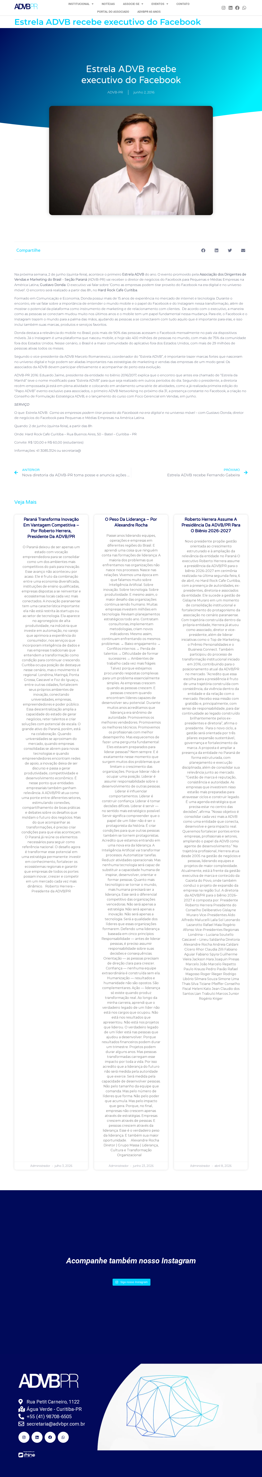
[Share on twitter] (229, 250)
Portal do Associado (113, 11)
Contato (183, 4)
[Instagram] (223, 7)
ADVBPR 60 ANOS (149, 11)
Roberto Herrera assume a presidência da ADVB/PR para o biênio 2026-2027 (211, 525)
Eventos (157, 4)
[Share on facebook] (203, 250)
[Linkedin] (230, 7)
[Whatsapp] (244, 7)
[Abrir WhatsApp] (252, 1466)
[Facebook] (237, 7)
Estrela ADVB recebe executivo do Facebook (107, 22)
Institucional (79, 4)
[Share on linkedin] (216, 250)
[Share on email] (243, 250)
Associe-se (131, 4)
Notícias (108, 4)
